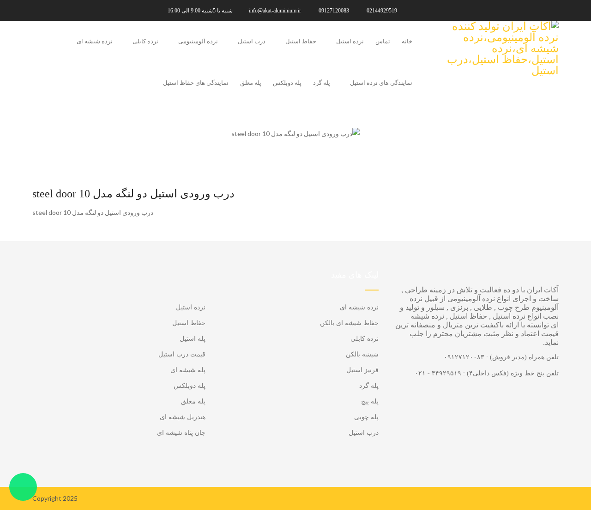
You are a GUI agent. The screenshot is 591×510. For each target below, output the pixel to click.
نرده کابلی (145, 41)
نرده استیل (350, 41)
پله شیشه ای (187, 370)
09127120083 (334, 10)
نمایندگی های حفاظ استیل (196, 82)
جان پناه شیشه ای (181, 432)
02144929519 (382, 10)
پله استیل (192, 338)
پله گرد (321, 82)
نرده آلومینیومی (198, 41)
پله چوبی (366, 417)
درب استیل (251, 41)
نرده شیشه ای (95, 41)
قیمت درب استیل (181, 354)
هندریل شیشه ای (182, 417)
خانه (407, 41)
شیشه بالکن (362, 354)
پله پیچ (370, 401)
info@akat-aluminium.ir (275, 10)
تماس (382, 41)
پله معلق (250, 82)
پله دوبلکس (287, 82)
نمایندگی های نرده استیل (381, 82)
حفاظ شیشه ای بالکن (349, 323)
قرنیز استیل (362, 370)
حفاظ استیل (300, 41)
